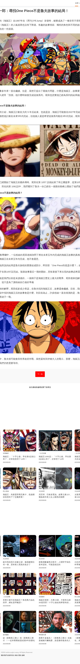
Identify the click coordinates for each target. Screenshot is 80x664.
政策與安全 (11, 655)
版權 (23, 655)
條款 (16, 655)
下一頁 (40, 374)
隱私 (19, 655)
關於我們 (4, 655)
